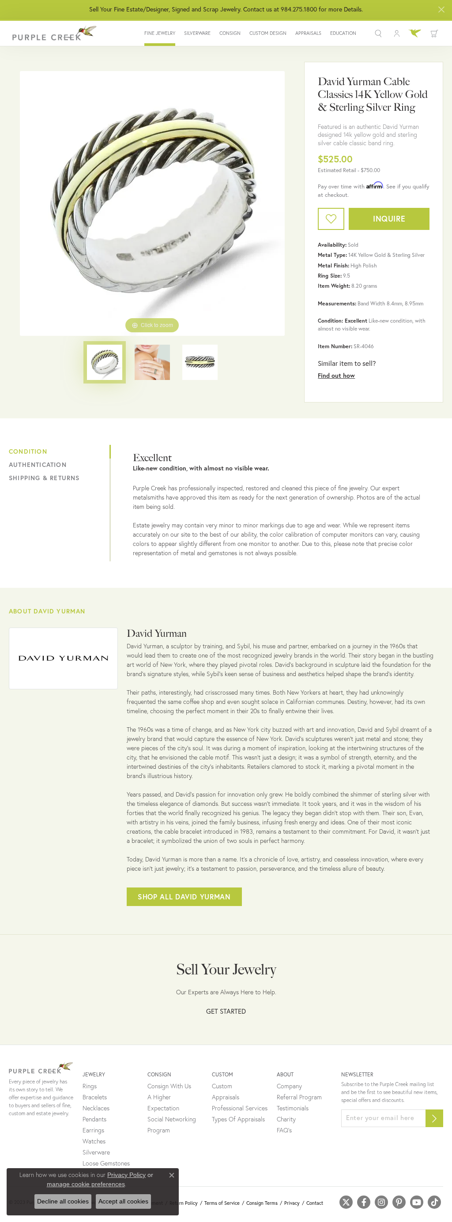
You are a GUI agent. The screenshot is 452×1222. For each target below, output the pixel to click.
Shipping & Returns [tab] (44, 478)
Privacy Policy (126, 1174)
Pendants (94, 1119)
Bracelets (95, 1097)
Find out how (336, 376)
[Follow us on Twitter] (346, 1202)
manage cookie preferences (86, 1184)
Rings (90, 1086)
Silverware (197, 33)
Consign (230, 33)
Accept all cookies (123, 1201)
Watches (94, 1141)
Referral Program (299, 1097)
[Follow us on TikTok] (434, 1202)
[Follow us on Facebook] (363, 1202)
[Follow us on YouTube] (416, 1202)
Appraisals (308, 33)
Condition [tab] (28, 451)
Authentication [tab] (38, 465)
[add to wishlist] (331, 219)
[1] (434, 1118)
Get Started (226, 1011)
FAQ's (284, 1130)
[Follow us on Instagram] (381, 1202)
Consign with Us (169, 1086)
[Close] (441, 9)
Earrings (93, 1130)
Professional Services (239, 1108)
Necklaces (96, 1108)
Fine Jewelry (159, 33)
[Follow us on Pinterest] (399, 1202)
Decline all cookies (63, 1201)
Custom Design (267, 33)
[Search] (379, 34)
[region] (152, 203)
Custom (222, 1086)
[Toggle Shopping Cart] (434, 34)
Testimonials (293, 1108)
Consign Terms (262, 1203)
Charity (286, 1119)
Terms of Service (222, 1203)
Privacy (292, 1203)
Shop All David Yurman (184, 896)
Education (343, 33)
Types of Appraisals (238, 1119)
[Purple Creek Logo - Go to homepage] (53, 33)
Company (289, 1086)
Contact (314, 1203)
